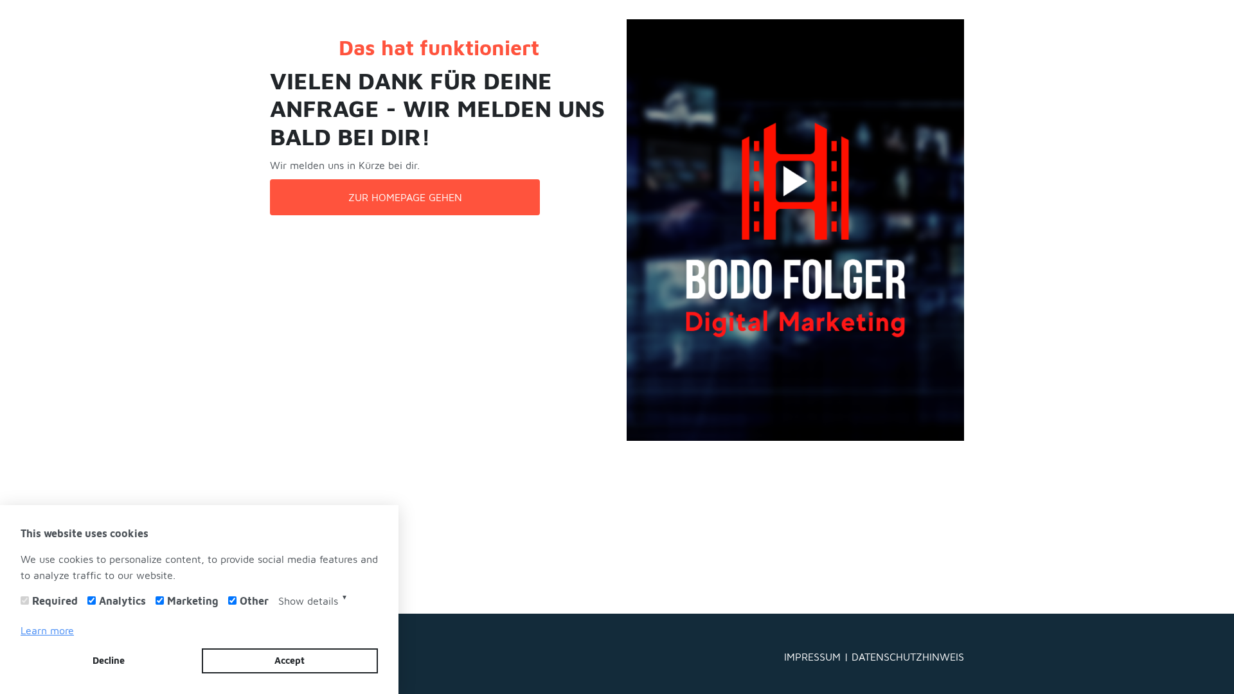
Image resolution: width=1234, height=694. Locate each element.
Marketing (193, 600)
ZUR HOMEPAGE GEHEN (405, 197)
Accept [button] (289, 660)
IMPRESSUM (814, 656)
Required (55, 600)
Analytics (122, 600)
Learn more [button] (47, 630)
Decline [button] (109, 660)
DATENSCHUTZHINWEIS (908, 656)
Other (254, 600)
